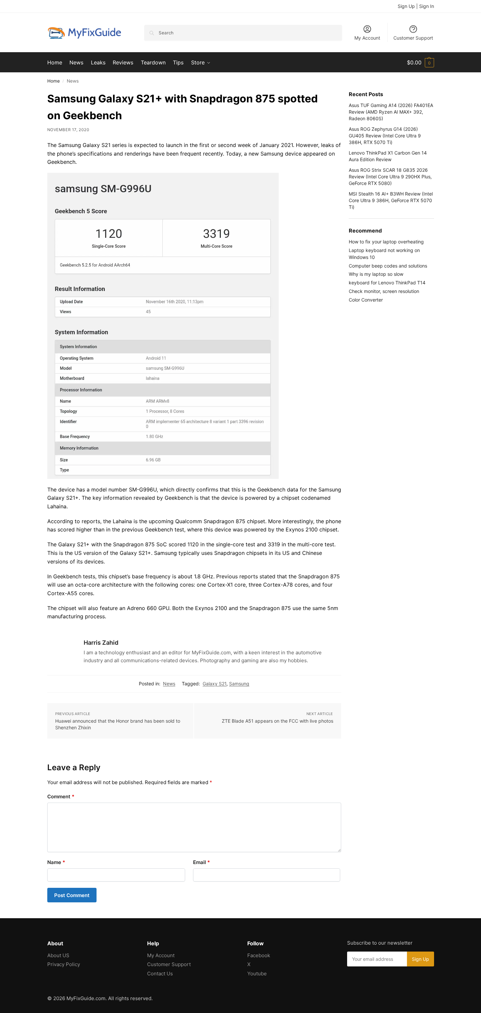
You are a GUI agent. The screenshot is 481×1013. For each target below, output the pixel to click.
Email (201, 862)
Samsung (239, 683)
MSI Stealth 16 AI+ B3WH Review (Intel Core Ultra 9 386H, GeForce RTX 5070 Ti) (391, 200)
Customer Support (413, 38)
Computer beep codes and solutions (388, 266)
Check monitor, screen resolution (384, 291)
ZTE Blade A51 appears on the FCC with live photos (277, 721)
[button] (420, 62)
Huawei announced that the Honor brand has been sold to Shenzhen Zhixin (117, 724)
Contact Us (160, 973)
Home (53, 81)
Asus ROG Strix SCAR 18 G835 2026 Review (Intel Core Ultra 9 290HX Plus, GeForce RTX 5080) (390, 176)
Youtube (257, 973)
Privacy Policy (63, 964)
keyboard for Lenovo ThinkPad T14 (387, 282)
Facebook (258, 955)
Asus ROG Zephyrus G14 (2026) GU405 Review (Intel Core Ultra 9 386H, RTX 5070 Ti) (385, 135)
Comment (60, 796)
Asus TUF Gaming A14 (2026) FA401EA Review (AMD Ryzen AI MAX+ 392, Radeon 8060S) (391, 112)
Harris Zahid (101, 642)
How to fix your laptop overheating (386, 241)
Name (56, 862)
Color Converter (366, 300)
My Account (367, 38)
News (169, 683)
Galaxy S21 (214, 683)
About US (58, 955)
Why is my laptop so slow (376, 274)
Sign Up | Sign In (416, 6)
